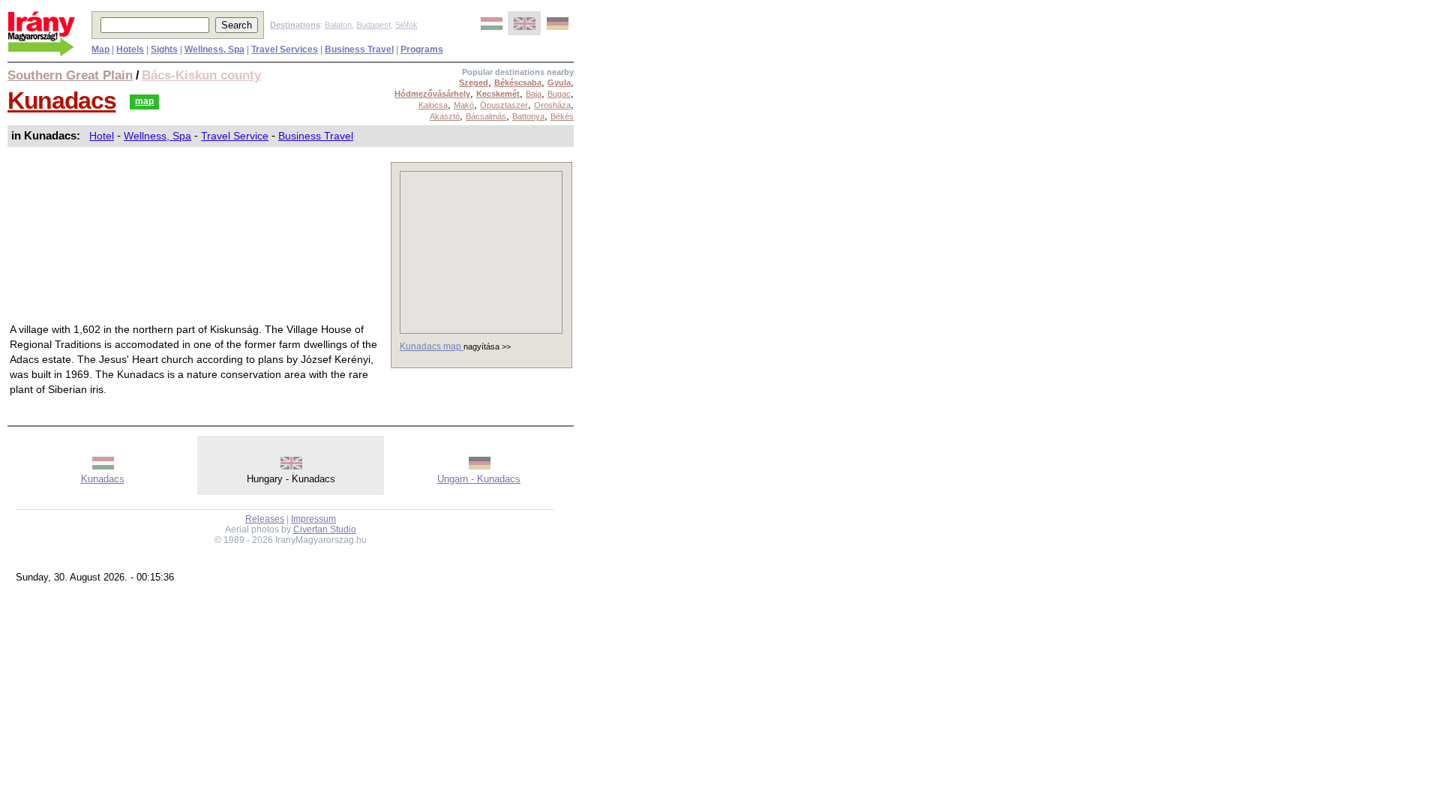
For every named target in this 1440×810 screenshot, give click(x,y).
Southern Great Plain (70, 75)
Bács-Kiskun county (201, 75)
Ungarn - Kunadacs (478, 478)
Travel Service (234, 136)
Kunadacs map (432, 346)
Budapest (373, 24)
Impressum (313, 519)
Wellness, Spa (157, 136)
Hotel (101, 136)
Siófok (406, 24)
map (144, 101)
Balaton (338, 24)
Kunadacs (62, 100)
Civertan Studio (324, 529)
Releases (264, 519)
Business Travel (315, 136)
